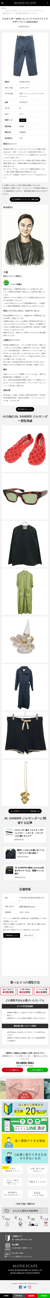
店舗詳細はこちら (11, 935)
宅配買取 (31, 1296)
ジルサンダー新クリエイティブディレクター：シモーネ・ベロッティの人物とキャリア (28, 833)
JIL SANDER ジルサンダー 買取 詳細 (25, 199)
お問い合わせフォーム (27, 906)
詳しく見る (25, 450)
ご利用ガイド (17, 1236)
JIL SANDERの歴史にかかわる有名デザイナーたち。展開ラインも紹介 (29, 871)
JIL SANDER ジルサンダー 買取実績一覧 (25, 811)
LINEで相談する (37, 1070)
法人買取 (15, 1245)
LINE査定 (43, 1296)
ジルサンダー (24, 88)
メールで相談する (12, 1070)
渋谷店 (21, 126)
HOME (6, 1296)
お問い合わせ (28, 935)
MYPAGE (18, 1296)
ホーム (4, 8)
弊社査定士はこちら (25, 409)
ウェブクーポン (18, 1253)
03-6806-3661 (25, 1063)
